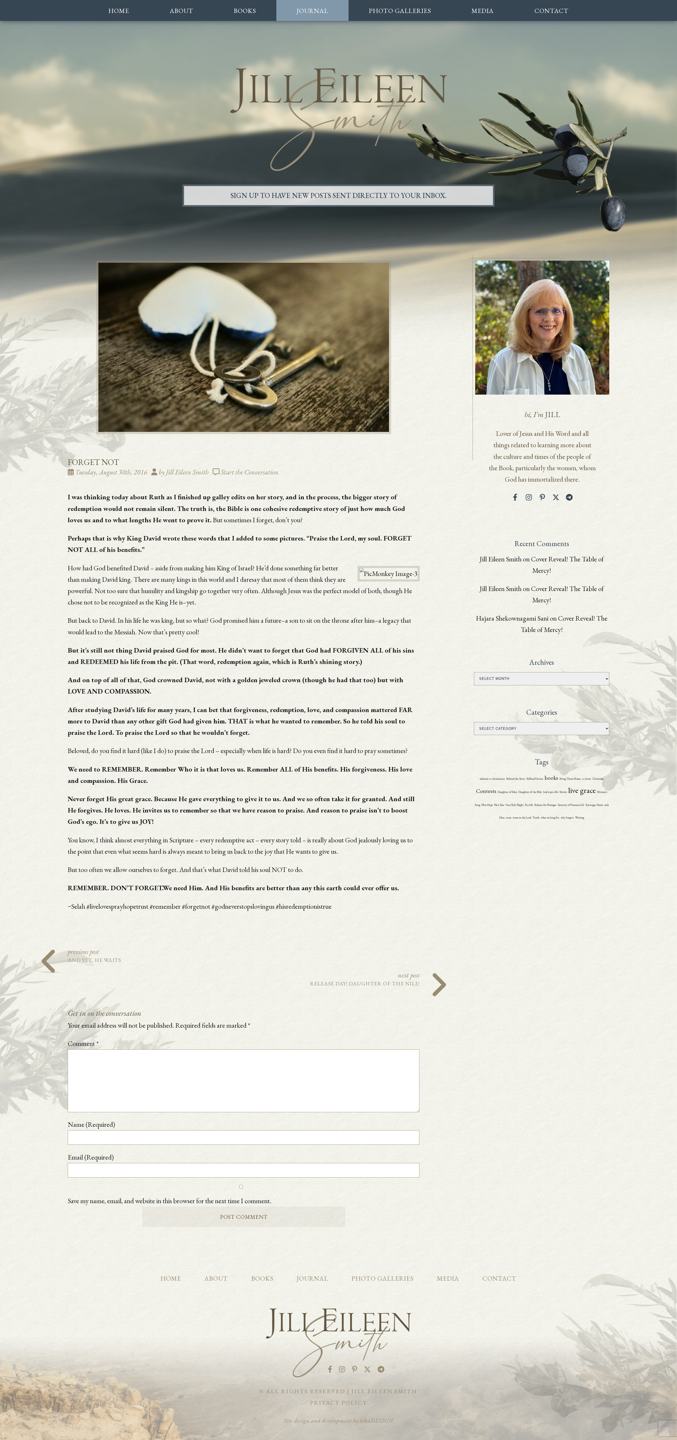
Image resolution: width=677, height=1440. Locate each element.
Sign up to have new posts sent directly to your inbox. (338, 195)
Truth (536, 817)
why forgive (567, 817)
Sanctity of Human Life (571, 805)
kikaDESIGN (376, 1420)
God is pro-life (550, 792)
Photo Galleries (400, 10)
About (181, 10)
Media (483, 10)
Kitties (563, 792)
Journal (312, 10)
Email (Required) (91, 1157)
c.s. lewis (586, 779)
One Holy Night (515, 805)
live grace (582, 790)
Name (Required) (91, 1124)
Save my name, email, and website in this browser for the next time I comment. (169, 1200)
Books (245, 10)
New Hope (487, 805)
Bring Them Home (570, 779)
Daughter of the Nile (530, 792)
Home (118, 10)
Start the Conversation (249, 472)
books (551, 778)
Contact (551, 10)
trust (508, 817)
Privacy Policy (338, 1402)
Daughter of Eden (507, 792)
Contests (486, 791)
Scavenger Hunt (594, 805)
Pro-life (529, 805)
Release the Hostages (545, 805)
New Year (499, 805)
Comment (83, 1043)
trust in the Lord (522, 817)
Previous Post (94, 955)
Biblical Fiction (535, 779)
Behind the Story (515, 779)
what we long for (550, 817)
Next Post (365, 978)
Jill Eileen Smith (501, 559)
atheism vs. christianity (492, 779)
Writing (579, 817)
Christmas (597, 779)
